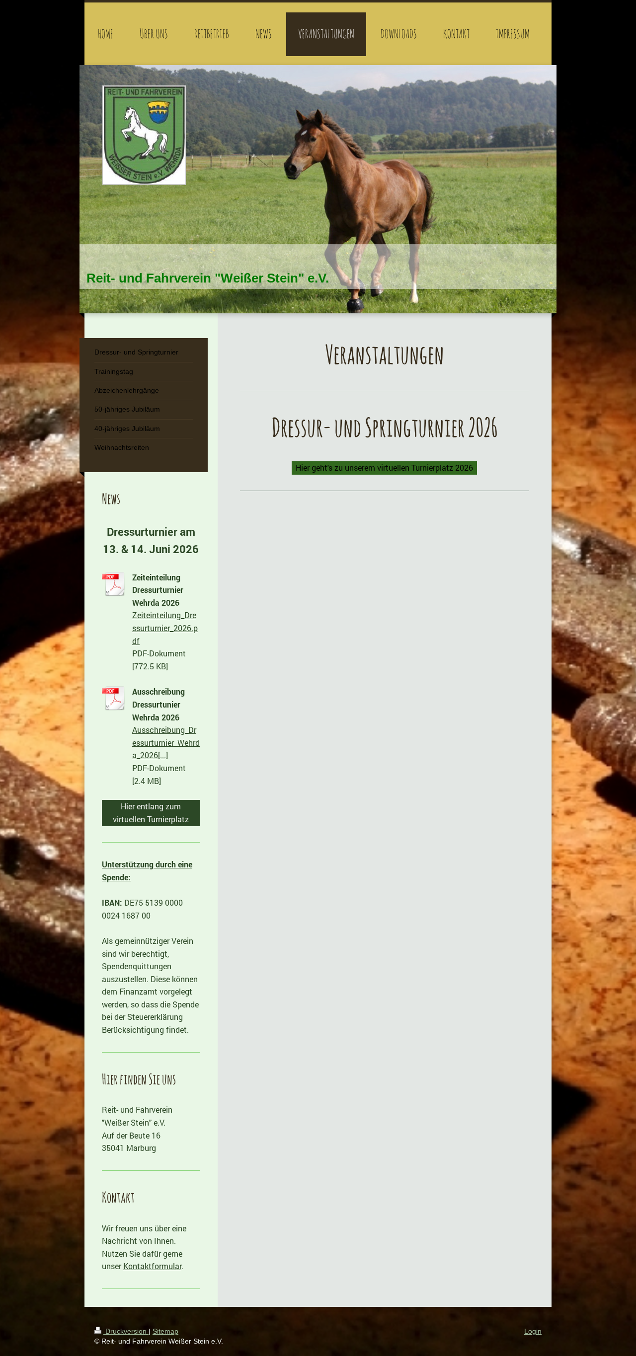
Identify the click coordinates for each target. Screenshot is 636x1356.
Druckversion (126, 1331)
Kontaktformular (152, 1266)
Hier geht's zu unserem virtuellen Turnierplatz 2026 (384, 467)
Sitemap (165, 1331)
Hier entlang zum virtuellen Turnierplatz (151, 812)
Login (533, 1331)
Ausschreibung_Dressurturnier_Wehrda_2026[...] (166, 742)
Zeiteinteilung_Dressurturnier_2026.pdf (165, 627)
